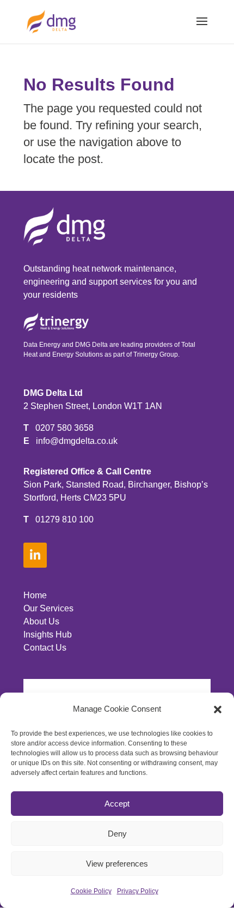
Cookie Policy (91, 891)
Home (35, 595)
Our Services (48, 608)
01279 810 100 (64, 519)
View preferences (117, 863)
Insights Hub (47, 634)
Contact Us (44, 647)
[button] (217, 709)
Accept (117, 803)
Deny (117, 833)
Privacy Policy (137, 891)
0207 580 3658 (64, 427)
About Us (41, 621)
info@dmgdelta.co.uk (77, 441)
